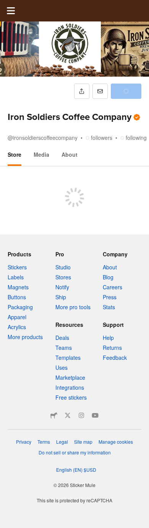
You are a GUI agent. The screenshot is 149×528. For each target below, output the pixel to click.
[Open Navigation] (10, 10)
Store (14, 154)
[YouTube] (95, 415)
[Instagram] (81, 415)
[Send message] (100, 91)
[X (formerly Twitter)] (68, 415)
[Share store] (81, 91)
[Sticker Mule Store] (54, 415)
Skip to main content (6, 6)
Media (41, 154)
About (70, 154)
